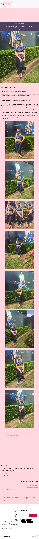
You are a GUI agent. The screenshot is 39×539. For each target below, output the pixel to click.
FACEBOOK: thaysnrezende (32, 485)
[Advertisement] (19, 15)
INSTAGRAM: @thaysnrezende (31, 484)
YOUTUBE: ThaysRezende (32, 487)
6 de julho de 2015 (20, 29)
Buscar (33, 515)
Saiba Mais (10, 528)
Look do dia (17, 23)
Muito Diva (7, 536)
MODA (22, 23)
